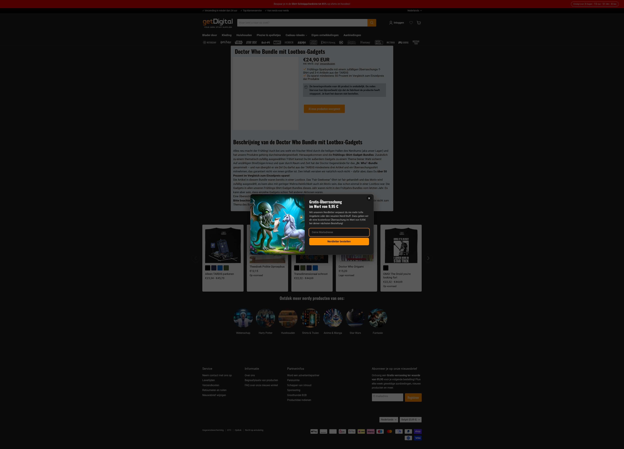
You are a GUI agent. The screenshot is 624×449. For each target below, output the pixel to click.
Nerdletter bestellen (339, 241)
